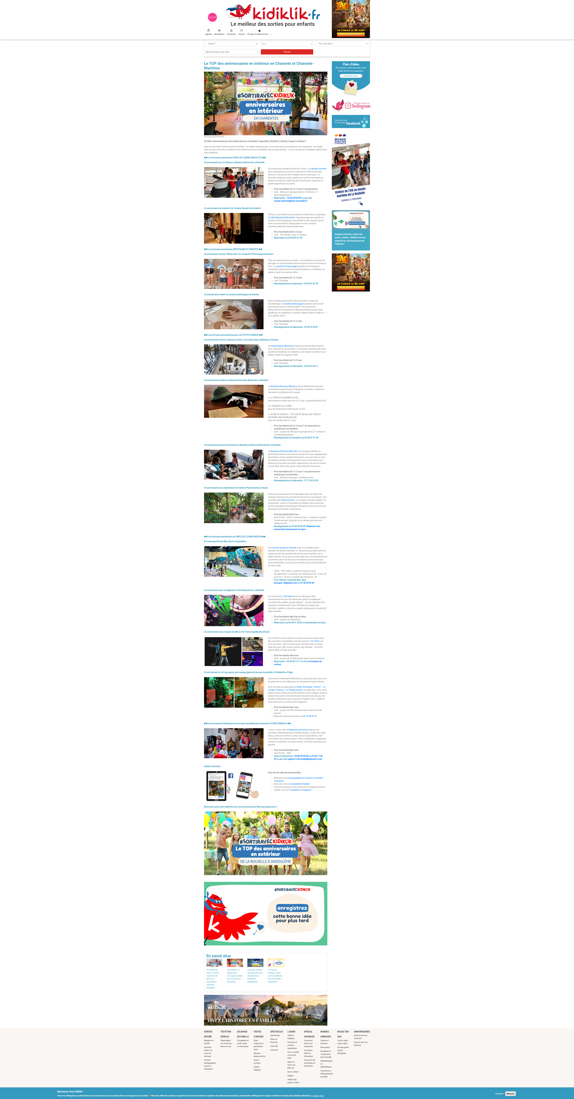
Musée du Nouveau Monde (283, 386)
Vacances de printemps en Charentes (309, 1063)
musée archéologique (294, 304)
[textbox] (287, 43)
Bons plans (325, 1047)
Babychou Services (298, 730)
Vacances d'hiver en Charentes (308, 1043)
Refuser (511, 1093)
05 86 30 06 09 (301, 756)
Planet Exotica (288, 500)
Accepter (499, 1093)
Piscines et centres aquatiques (292, 1045)
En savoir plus (317, 1095)
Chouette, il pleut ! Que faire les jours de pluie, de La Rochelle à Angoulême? (255, 976)
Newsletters (219, 34)
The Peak (287, 596)
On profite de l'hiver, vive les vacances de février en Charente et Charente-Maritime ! (212, 979)
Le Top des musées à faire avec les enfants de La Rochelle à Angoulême (275, 976)
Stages (290, 1076)
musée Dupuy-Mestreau (282, 346)
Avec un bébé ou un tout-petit (293, 1055)
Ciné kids (274, 1046)
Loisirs (291, 1031)
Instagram (306, 790)
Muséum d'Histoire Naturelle (284, 451)
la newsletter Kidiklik (299, 784)
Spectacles (276, 1031)
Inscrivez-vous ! (351, 76)
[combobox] (259, 31)
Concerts (274, 1050)
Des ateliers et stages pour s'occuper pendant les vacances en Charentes (235, 976)
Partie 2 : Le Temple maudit (290, 690)
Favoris (241, 34)
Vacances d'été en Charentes (308, 1053)
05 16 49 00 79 (310, 716)
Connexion (231, 34)
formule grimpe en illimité (284, 547)
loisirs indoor (293, 1072)
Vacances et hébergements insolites (326, 1074)
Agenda (208, 34)
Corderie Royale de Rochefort (281, 217)
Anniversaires (362, 1031)
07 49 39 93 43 (307, 583)
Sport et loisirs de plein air (291, 1065)
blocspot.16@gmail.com (285, 583)
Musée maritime (318, 168)
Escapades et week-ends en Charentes (243, 1043)
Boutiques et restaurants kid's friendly (325, 1054)
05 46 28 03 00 (294, 198)
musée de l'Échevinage (286, 266)
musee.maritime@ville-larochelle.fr (290, 201)
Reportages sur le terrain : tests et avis (226, 1043)
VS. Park (315, 641)
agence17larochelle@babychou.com (305, 759)
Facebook (294, 790)
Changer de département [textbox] (257, 34)
